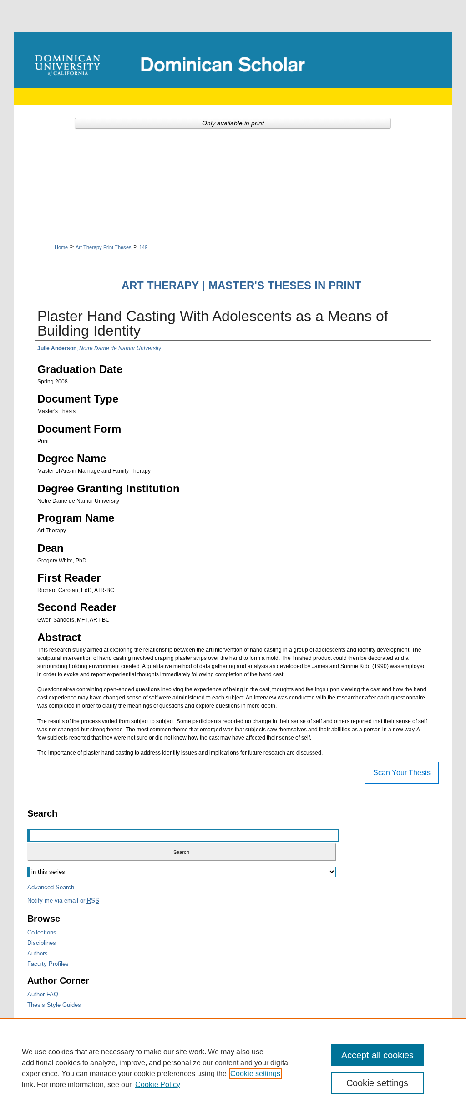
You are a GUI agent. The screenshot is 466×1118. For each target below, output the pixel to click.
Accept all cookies (377, 1055)
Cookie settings (255, 1073)
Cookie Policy (157, 1084)
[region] (233, 1068)
